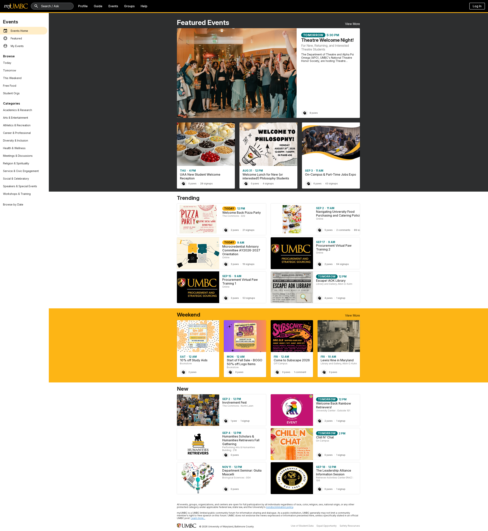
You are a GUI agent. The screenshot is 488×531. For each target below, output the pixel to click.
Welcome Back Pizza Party (241, 212)
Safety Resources (350, 525)
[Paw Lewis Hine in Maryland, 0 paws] (324, 372)
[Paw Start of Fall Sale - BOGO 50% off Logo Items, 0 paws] (230, 372)
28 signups (206, 183)
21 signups (248, 230)
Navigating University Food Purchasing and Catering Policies (339, 213)
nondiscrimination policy (279, 507)
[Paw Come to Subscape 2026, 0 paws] (277, 372)
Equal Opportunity (327, 525)
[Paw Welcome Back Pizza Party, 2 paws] (225, 230)
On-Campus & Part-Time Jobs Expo (330, 174)
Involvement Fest (234, 402)
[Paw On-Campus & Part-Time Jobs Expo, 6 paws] (308, 183)
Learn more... (198, 518)
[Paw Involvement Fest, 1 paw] (225, 421)
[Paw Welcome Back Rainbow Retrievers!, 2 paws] (319, 421)
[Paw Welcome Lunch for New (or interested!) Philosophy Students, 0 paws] (245, 183)
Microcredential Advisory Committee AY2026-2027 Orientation (241, 250)
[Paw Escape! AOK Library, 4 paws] (319, 298)
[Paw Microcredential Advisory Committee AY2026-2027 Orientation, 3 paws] (225, 264)
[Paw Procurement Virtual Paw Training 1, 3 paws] (225, 298)
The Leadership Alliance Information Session (333, 472)
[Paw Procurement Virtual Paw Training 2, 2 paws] (319, 264)
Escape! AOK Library (331, 280)
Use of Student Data (302, 525)
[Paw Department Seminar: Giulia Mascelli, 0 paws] (225, 489)
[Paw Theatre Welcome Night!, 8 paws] (304, 113)
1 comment (300, 372)
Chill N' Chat (325, 437)
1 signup (340, 298)
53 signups (248, 298)
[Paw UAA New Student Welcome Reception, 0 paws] (183, 183)
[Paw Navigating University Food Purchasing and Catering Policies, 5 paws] (319, 230)
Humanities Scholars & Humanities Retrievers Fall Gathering (240, 440)
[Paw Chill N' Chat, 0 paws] (319, 455)
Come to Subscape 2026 (292, 360)
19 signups (248, 264)
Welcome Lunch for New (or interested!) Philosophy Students (265, 176)
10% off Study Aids (193, 360)
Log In (477, 6)
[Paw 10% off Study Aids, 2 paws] (183, 372)
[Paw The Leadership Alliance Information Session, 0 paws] (319, 489)
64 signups (342, 264)
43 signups (331, 183)
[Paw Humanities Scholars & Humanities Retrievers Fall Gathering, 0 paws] (225, 455)
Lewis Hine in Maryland (337, 360)
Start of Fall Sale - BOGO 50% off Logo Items (244, 362)
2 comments (343, 230)
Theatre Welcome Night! (327, 40)
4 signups (268, 183)
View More (352, 24)
